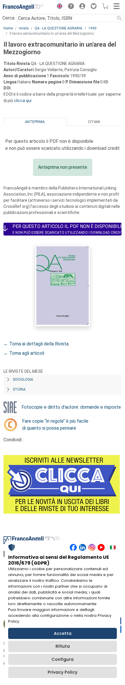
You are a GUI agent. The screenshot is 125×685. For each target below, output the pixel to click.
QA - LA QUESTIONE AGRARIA (58, 28)
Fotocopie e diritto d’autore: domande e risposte (71, 407)
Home (8, 28)
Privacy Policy (62, 672)
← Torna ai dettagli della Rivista (36, 344)
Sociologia (23, 379)
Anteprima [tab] (35, 122)
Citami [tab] (94, 122)
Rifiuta (63, 646)
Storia (19, 389)
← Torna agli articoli (23, 353)
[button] (58, 7)
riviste (23, 28)
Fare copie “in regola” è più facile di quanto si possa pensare (55, 424)
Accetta (63, 633)
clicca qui (22, 100)
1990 (92, 28)
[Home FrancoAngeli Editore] (23, 7)
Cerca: (8, 18)
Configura (62, 659)
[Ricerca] (119, 18)
